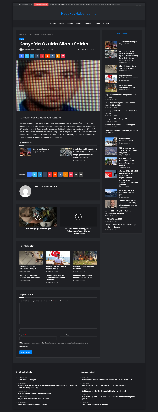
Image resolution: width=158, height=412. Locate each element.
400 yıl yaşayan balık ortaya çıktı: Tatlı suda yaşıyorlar (128, 150)
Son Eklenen (122, 34)
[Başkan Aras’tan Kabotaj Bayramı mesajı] (58, 258)
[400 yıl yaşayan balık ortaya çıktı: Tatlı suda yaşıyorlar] (111, 151)
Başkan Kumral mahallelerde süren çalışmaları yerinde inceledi (126, 161)
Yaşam (97, 23)
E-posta (22, 335)
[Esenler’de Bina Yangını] (25, 152)
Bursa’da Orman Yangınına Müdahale (83, 268)
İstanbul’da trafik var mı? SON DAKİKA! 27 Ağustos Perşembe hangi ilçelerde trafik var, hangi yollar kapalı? (129, 55)
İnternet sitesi (64, 335)
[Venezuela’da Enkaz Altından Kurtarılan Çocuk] (111, 193)
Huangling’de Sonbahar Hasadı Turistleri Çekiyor (83, 276)
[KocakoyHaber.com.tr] (79, 13)
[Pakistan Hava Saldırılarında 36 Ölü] (111, 141)
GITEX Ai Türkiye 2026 (113, 219)
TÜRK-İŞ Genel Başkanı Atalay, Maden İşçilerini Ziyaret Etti (55, 277)
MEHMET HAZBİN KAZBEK (31, 50)
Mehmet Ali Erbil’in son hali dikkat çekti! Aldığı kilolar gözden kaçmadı (128, 203)
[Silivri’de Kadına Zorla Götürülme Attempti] (31, 258)
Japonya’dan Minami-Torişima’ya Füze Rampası (29, 276)
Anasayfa (52, 23)
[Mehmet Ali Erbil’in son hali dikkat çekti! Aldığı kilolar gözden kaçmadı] (111, 204)
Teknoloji (88, 23)
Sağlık (78, 23)
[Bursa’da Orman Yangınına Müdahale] (85, 258)
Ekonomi (70, 23)
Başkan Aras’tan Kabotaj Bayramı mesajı (56, 268)
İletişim (106, 23)
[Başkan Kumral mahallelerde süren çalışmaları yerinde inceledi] (111, 161)
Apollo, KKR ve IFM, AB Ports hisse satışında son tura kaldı (118, 212)
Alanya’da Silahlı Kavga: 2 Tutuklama (120, 119)
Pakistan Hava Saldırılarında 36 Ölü (127, 139)
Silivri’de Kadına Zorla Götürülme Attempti (63, 4)
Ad (20, 327)
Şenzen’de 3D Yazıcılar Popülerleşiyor (120, 125)
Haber (61, 23)
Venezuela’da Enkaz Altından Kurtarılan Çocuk (127, 192)
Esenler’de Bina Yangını (42, 149)
